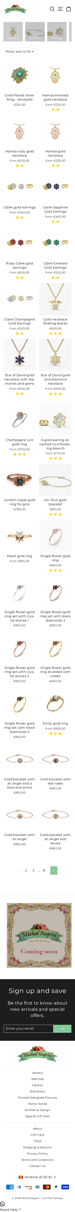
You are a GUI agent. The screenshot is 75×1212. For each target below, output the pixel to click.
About (37, 1128)
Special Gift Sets (37, 1116)
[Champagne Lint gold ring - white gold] (24, 454)
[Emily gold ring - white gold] (60, 733)
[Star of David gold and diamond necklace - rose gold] (55, 393)
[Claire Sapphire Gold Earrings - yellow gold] (57, 221)
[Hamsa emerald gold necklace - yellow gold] (53, 109)
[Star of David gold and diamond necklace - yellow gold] (50, 393)
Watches (37, 1079)
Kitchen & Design (37, 1110)
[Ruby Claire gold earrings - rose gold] (17, 277)
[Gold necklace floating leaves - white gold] (60, 333)
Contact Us (37, 1166)
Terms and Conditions (37, 1160)
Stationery (37, 1091)
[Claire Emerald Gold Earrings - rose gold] (53, 277)
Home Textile (37, 1104)
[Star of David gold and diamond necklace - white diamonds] (53, 398)
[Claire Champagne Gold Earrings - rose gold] (17, 333)
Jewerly (37, 1073)
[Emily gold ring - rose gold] (50, 733)
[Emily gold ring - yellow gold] (55, 733)
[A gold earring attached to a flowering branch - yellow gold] (60, 458)
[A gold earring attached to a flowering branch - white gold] (50, 458)
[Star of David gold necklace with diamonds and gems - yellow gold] (21, 393)
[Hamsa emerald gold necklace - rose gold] (57, 109)
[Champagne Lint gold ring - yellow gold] (19, 454)
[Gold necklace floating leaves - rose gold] (50, 333)
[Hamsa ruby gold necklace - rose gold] (21, 165)
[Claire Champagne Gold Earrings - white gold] (21, 333)
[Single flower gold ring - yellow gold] (60, 570)
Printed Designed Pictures (37, 1097)
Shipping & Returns (37, 1147)
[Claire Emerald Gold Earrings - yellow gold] (57, 277)
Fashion (37, 1085)
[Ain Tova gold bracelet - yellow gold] (60, 514)
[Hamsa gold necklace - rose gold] (57, 165)
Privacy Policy (37, 1153)
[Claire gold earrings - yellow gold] (21, 217)
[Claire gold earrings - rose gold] (17, 217)
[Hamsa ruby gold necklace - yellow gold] (17, 165)
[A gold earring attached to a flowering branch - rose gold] (55, 458)
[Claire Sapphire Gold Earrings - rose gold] (53, 221)
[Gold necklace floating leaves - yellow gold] (55, 333)
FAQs (38, 1141)
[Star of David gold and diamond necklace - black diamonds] (57, 398)
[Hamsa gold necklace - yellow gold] (53, 165)
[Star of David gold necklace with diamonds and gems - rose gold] (17, 393)
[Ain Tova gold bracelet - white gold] (50, 514)
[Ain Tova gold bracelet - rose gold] (55, 514)
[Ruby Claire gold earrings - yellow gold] (21, 277)
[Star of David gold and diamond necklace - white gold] (60, 393)
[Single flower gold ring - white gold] (55, 570)
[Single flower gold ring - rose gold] (50, 570)
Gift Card (37, 1135)
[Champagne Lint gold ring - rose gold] (15, 454)
